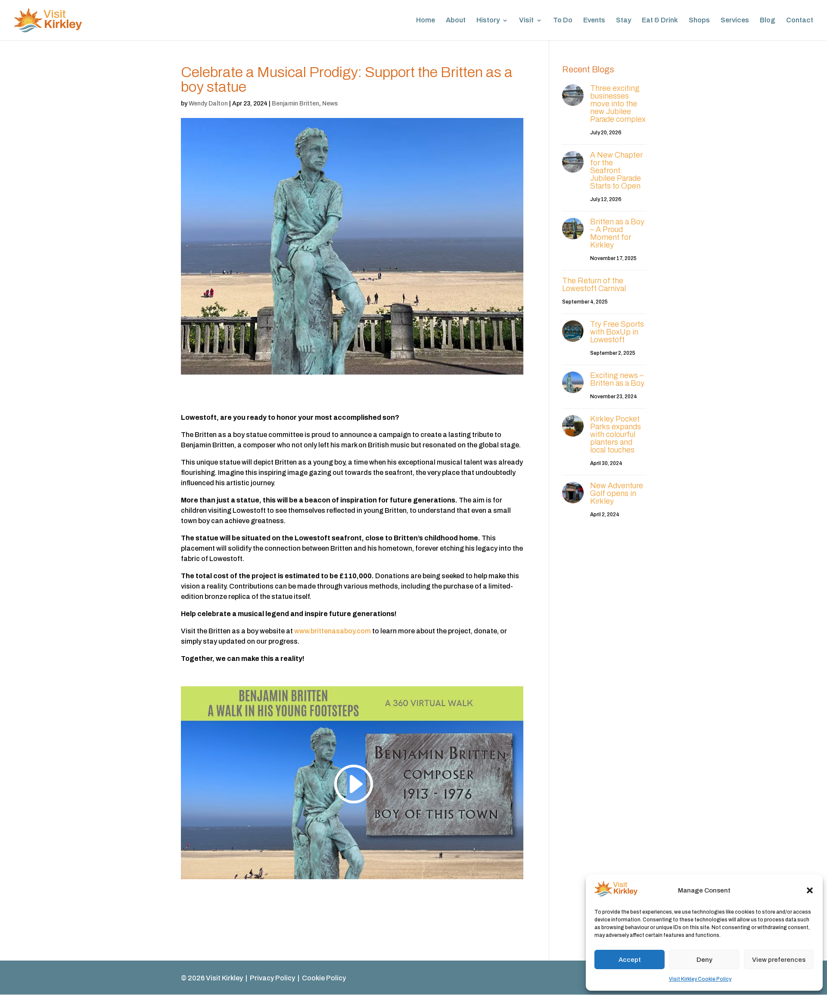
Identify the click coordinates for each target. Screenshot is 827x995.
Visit (526, 20)
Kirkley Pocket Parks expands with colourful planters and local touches (615, 434)
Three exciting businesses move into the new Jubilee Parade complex (618, 104)
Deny (704, 959)
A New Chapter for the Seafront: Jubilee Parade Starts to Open (616, 170)
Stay (623, 20)
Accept (630, 959)
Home (425, 20)
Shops (699, 20)
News (330, 103)
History (488, 20)
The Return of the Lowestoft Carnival (594, 284)
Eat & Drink (660, 20)
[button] (809, 890)
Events (594, 20)
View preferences (778, 959)
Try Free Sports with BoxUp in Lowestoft (617, 332)
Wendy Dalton (208, 103)
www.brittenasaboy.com (333, 631)
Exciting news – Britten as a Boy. (618, 379)
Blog (767, 20)
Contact (799, 20)
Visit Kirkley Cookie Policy (700, 979)
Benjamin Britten (295, 103)
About (456, 20)
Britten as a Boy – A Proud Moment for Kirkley (617, 233)
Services (735, 20)
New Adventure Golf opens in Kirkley (616, 493)
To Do (562, 20)
